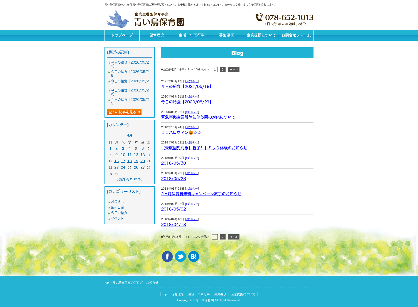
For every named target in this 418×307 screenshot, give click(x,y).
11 (129, 154)
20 (142, 161)
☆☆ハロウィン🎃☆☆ (181, 132)
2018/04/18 (173, 224)
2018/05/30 (173, 163)
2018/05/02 (173, 209)
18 (129, 161)
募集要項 (226, 35)
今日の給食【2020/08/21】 (187, 102)
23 (116, 167)
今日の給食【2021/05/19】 (187, 86)
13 (142, 154)
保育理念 (156, 35)
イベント (117, 218)
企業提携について (261, 35)
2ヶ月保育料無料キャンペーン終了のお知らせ (201, 194)
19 (136, 161)
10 (123, 154)
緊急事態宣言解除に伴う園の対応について (198, 117)
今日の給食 (119, 212)
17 (123, 161)
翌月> (138, 179)
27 (142, 167)
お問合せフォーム (296, 35)
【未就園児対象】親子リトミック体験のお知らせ (204, 148)
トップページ (122, 35)
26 (136, 167)
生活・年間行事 (192, 35)
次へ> (234, 69)
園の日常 (117, 207)
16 (116, 161)
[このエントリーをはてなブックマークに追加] (193, 256)
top (165, 294)
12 (136, 154)
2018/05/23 (173, 178)
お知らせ (192, 81)
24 (123, 167)
